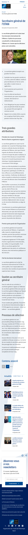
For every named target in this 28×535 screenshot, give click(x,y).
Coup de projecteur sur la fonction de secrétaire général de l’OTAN (18, 382)
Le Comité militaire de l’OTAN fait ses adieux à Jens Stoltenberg (18, 407)
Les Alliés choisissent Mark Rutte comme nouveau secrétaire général (17, 440)
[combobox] (23, 2)
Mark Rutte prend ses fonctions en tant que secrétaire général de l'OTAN (17, 395)
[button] (23, 2)
